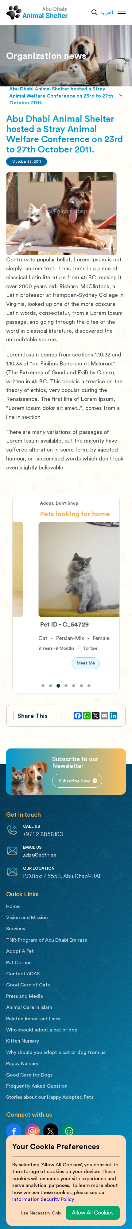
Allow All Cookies (93, 1212)
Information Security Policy (42, 1199)
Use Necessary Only (41, 1212)
